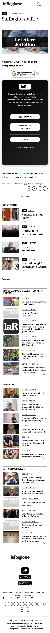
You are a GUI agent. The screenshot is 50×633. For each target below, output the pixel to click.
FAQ (43, 592)
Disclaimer (19, 592)
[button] (7, 604)
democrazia (7, 184)
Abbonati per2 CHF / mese (25, 127)
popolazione (29, 184)
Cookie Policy (24, 598)
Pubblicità (17, 595)
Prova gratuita (25, 117)
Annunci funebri (28, 595)
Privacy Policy (9, 598)
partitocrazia (17, 184)
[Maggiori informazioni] (37, 74)
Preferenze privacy (40, 598)
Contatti (37, 592)
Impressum (29, 592)
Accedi (25, 140)
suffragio (39, 184)
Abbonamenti (8, 592)
